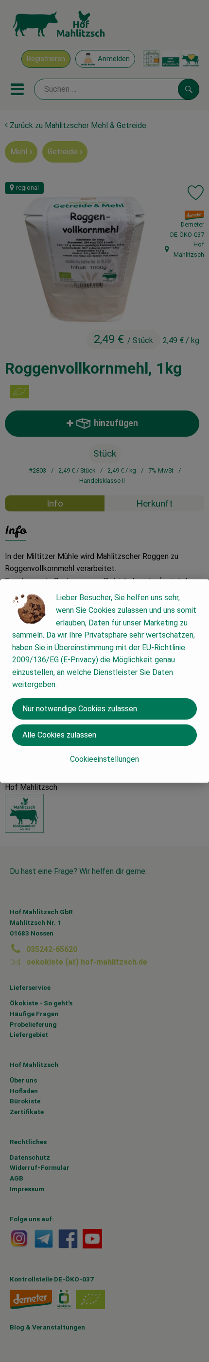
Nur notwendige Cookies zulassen (79, 708)
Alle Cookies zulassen (59, 734)
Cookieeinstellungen (104, 759)
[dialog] (104, 681)
